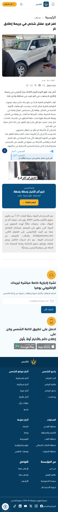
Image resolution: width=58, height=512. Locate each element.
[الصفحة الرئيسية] (42, 4)
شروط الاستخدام (48, 487)
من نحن (52, 468)
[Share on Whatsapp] (28, 85)
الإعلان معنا (23, 468)
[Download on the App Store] (46, 346)
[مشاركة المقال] (45, 85)
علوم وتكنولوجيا (21, 445)
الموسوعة (24, 439)
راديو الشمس (49, 371)
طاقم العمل (50, 475)
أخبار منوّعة (22, 420)
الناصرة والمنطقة (48, 432)
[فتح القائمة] (53, 4)
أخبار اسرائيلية (22, 384)
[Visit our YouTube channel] (26, 506)
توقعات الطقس (21, 451)
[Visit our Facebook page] (41, 506)
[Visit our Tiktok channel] (16, 506)
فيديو (26, 409)
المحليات (51, 420)
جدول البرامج (50, 390)
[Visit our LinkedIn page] (21, 506)
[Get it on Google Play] (25, 346)
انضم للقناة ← (29, 202)
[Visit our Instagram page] (37, 506)
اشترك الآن (48, 309)
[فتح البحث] (21, 4)
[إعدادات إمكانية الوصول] (5, 506)
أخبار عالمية (23, 397)
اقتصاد (25, 426)
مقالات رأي (23, 403)
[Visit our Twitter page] (32, 506)
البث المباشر (8, 4)
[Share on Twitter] (36, 85)
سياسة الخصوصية (48, 481)
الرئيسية (50, 17)
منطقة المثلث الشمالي (46, 445)
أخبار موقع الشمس (18, 371)
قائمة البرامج (50, 384)
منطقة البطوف (49, 451)
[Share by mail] (32, 85)
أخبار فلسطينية (22, 378)
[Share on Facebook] (40, 85)
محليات (37, 17)
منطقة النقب (50, 439)
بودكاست (52, 397)
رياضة (26, 432)
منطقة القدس (50, 426)
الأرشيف (24, 481)
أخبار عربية (24, 390)
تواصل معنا (23, 475)
